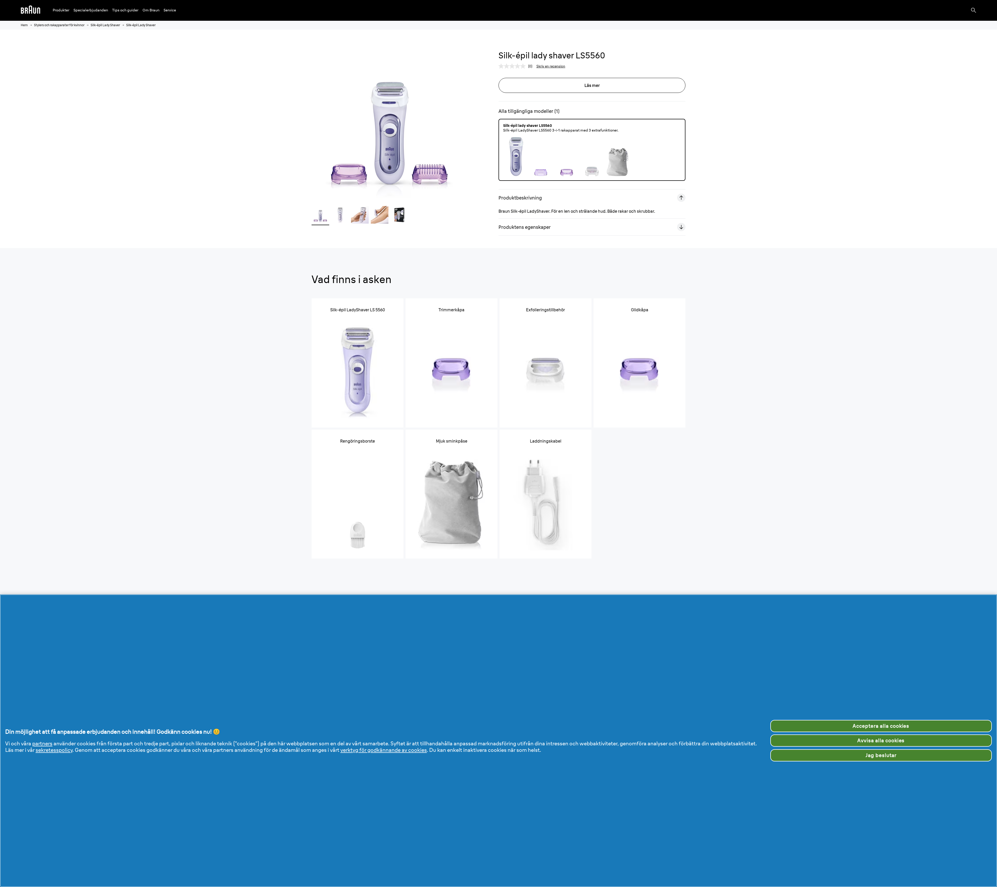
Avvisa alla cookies (881, 740)
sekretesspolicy (54, 750)
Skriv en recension (550, 66)
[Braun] (30, 10)
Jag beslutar (881, 755)
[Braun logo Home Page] (30, 10)
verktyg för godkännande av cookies (383, 750)
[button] (61, 10)
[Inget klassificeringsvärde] (513, 66)
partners (42, 743)
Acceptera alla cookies (881, 726)
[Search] (973, 10)
